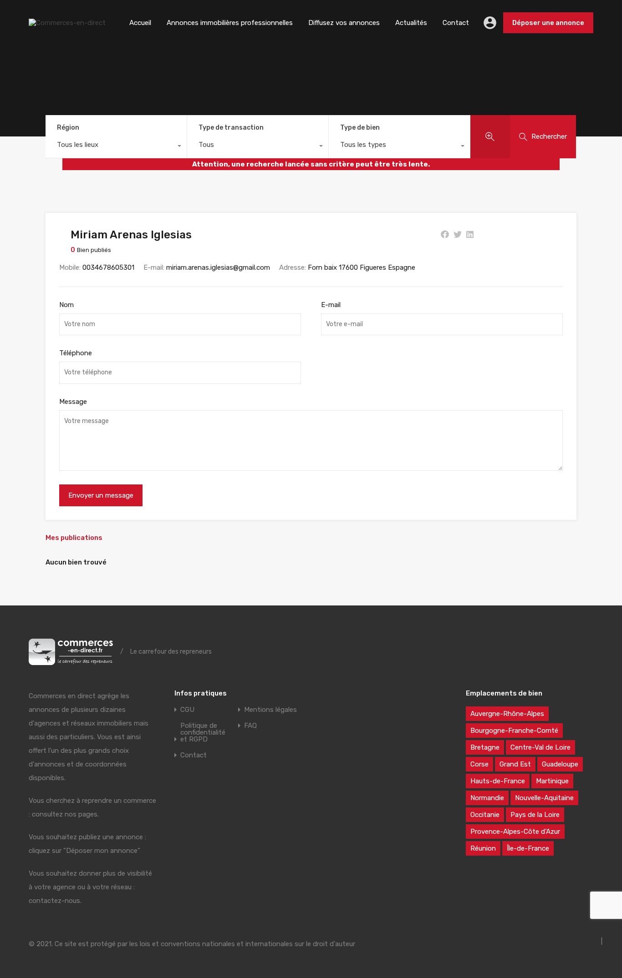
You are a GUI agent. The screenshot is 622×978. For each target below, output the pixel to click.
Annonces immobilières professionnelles (230, 23)
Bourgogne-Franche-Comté (514, 730)
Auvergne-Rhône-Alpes (507, 714)
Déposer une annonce (548, 23)
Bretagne (485, 747)
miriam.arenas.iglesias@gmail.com (218, 267)
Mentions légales (270, 709)
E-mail (331, 305)
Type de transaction (231, 127)
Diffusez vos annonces (344, 23)
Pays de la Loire (535, 815)
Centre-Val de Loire (540, 747)
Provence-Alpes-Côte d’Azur (515, 831)
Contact (456, 23)
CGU (187, 709)
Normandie (487, 798)
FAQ (250, 725)
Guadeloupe (560, 764)
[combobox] (116, 147)
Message (73, 402)
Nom (66, 305)
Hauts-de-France (497, 781)
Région (68, 127)
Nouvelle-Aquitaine (544, 798)
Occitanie (485, 815)
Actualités (411, 23)
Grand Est (515, 764)
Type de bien (360, 127)
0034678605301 (108, 267)
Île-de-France (528, 848)
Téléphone (75, 353)
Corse (479, 764)
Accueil (140, 23)
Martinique (552, 781)
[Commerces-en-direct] (67, 23)
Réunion (483, 848)
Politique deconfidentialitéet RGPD (202, 732)
